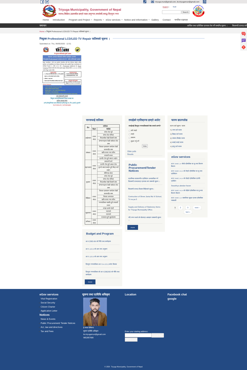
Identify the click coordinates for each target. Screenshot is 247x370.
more (90, 282)
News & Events (48, 319)
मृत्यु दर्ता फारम (177, 146)
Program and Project (79, 20)
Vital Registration (49, 298)
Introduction (59, 20)
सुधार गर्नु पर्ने (135, 141)
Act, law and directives (52, 327)
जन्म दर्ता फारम (177, 130)
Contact (167, 20)
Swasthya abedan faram (181, 186)
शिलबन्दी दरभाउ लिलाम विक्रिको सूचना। (141, 189)
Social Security (48, 302)
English (165, 7)
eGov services (113, 20)
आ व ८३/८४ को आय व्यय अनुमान (96, 249)
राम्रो (132, 134)
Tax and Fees (47, 331)
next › (197, 208)
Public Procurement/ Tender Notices (58, 323)
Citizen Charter (48, 307)
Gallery (155, 20)
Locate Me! (157, 335)
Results (130, 154)
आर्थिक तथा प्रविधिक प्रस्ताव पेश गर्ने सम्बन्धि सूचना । (203, 25)
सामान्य (133, 137)
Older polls (131, 151)
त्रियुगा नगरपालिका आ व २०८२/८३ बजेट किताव (101, 264)
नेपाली (174, 7)
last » (188, 212)
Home (46, 20)
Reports (98, 20)
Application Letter (49, 311)
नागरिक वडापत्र (181, 20)
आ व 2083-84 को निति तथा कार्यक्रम (98, 241)
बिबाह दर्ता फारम (177, 134)
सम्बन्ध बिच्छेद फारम (178, 138)
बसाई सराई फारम (177, 142)
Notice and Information (136, 20)
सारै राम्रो (134, 130)
